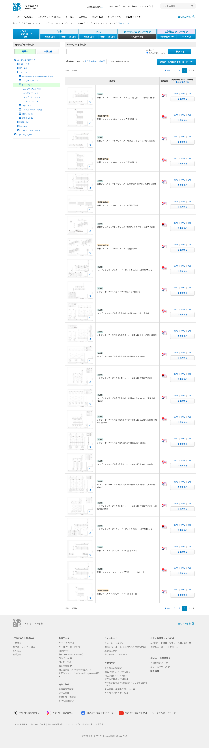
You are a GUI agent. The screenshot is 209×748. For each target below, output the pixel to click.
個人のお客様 (184, 16)
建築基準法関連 (66, 689)
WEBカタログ (114, 6)
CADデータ (64, 658)
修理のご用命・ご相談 (115, 679)
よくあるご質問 (111, 668)
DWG (176, 94)
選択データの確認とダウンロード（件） (177, 62)
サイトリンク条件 (37, 724)
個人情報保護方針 (55, 724)
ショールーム (114, 16)
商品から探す (50, 37)
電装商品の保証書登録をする (118, 689)
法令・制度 (97, 16)
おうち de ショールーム (115, 654)
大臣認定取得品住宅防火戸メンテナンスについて (125, 684)
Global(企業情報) (94, 7)
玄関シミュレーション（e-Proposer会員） (79, 673)
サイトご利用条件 (20, 724)
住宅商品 (28, 16)
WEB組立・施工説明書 (69, 647)
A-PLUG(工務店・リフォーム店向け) (138, 6)
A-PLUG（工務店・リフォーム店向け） (169, 643)
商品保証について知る (115, 675)
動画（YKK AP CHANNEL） (72, 654)
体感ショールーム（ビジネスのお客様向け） (125, 647)
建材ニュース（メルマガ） (163, 647)
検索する (180, 51)
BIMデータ (64, 662)
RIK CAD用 (186, 37)
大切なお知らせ (157, 663)
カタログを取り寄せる (115, 693)
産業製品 (83, 16)
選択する (183, 99)
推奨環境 (99, 724)
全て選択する (183, 82)
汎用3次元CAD (167, 37)
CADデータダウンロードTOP (26, 34)
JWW (183, 94)
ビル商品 (69, 16)
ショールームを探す (114, 643)
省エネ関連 (64, 693)
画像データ (64, 650)
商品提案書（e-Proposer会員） (74, 669)
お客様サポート (133, 16)
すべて (151, 50)
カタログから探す (69, 37)
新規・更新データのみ (119, 61)
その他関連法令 (66, 700)
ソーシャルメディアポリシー (78, 724)
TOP (17, 16)
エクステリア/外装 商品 (49, 16)
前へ (168, 70)
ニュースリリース (158, 667)
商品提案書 (64, 666)
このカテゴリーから (156, 53)
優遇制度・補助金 (67, 697)
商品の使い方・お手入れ (116, 671)
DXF (189, 94)
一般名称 (48, 51)
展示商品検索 (110, 650)
